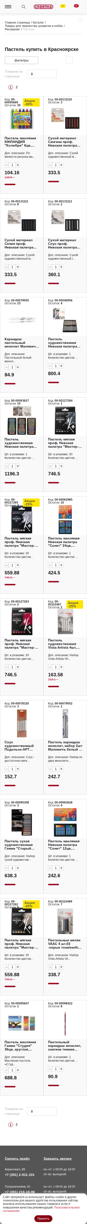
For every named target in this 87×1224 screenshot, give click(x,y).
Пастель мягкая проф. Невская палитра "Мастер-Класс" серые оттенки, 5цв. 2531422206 (63, 443)
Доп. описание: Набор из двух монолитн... (65, 758)
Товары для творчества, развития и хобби (34, 26)
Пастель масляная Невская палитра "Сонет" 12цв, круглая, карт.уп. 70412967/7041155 (64, 844)
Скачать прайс (17, 1158)
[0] (60, 6)
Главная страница (17, 22)
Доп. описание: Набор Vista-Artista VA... (63, 657)
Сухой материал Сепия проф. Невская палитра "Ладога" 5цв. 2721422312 (19, 243)
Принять (43, 1218)
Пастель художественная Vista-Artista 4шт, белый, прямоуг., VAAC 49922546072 (64, 643)
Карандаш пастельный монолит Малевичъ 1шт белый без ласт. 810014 (21, 342)
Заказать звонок (58, 1158)
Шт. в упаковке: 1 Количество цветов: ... (63, 355)
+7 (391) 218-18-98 (20, 1192)
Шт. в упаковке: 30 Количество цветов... (19, 555)
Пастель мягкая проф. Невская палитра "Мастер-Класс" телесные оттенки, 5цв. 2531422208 (20, 542)
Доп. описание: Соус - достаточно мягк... (20, 758)
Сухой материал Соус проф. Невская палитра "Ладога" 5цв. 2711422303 (62, 243)
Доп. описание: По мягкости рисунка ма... (20, 154)
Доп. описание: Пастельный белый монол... (18, 357)
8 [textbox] (32, 74)
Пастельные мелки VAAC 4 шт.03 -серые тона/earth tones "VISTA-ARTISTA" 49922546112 (64, 943)
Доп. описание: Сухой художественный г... (63, 256)
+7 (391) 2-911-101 (20, 1175)
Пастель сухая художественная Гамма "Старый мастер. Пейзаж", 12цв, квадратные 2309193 (20, 844)
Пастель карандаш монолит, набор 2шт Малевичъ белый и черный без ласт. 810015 (65, 745)
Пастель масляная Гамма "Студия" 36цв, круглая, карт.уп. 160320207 (20, 1045)
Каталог (38, 22)
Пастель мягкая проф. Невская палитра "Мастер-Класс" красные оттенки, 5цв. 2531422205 (20, 643)
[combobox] (42, 74)
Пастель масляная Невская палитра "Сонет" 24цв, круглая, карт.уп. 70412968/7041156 (64, 542)
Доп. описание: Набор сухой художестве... (20, 857)
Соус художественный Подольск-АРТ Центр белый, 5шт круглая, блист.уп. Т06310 (20, 745)
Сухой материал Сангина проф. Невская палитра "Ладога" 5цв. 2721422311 (62, 141)
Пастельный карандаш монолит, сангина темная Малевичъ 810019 (64, 1045)
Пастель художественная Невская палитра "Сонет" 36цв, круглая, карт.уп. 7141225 (19, 443)
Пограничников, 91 (17, 1186)
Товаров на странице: (14, 73)
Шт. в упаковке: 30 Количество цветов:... (62, 456)
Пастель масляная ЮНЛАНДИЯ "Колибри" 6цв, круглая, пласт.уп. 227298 (20, 141)
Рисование (12, 29)
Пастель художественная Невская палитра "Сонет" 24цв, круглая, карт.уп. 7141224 (62, 342)
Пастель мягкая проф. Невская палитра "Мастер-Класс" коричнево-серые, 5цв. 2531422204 (21, 943)
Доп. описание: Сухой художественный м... (63, 154)
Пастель (28, 29)
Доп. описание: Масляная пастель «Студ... (17, 1060)
